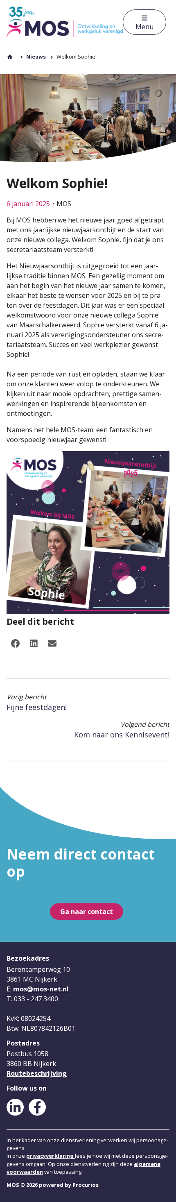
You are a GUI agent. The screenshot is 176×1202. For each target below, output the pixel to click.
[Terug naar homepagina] (65, 22)
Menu (144, 26)
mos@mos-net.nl (41, 988)
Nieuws (36, 56)
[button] (15, 643)
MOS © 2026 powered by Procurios (53, 1184)
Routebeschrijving (37, 1073)
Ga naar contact (86, 911)
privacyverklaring (50, 1155)
